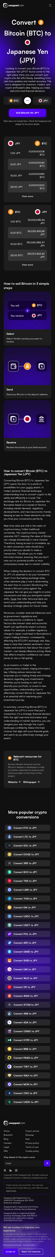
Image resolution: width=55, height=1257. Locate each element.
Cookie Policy (29, 1245)
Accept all (10, 1251)
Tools (13, 598)
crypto (29, 487)
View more (27, 196)
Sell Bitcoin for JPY (27, 112)
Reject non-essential (31, 1251)
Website (12, 782)
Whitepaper (29, 782)
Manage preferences (12, 1245)
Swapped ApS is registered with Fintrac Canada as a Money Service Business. (21, 1208)
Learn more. (11, 1190)
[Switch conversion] (27, 100)
